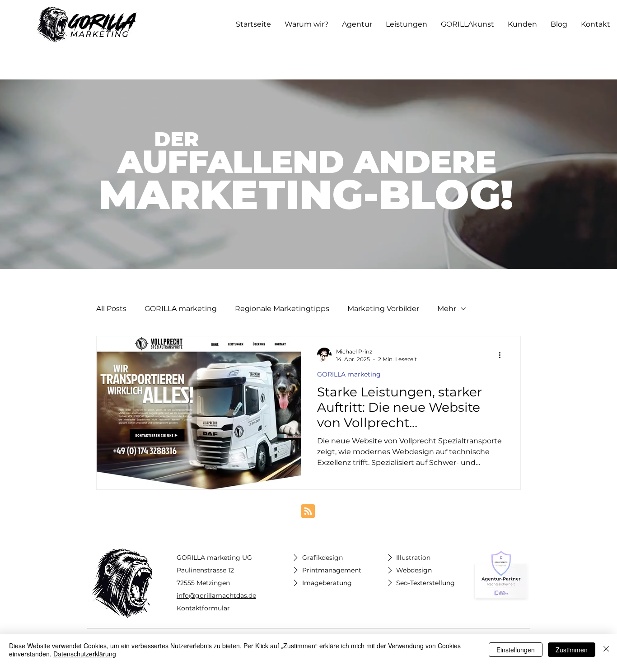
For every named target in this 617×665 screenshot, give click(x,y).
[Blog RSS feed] (308, 511)
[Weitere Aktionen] (502, 354)
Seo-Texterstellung (425, 583)
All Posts (111, 308)
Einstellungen (515, 649)
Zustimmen (572, 649)
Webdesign (414, 570)
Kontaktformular (203, 608)
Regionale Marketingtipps (282, 308)
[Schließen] (606, 650)
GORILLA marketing (181, 308)
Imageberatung (327, 583)
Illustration (413, 557)
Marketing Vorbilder (383, 308)
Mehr (446, 308)
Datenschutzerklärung (84, 653)
